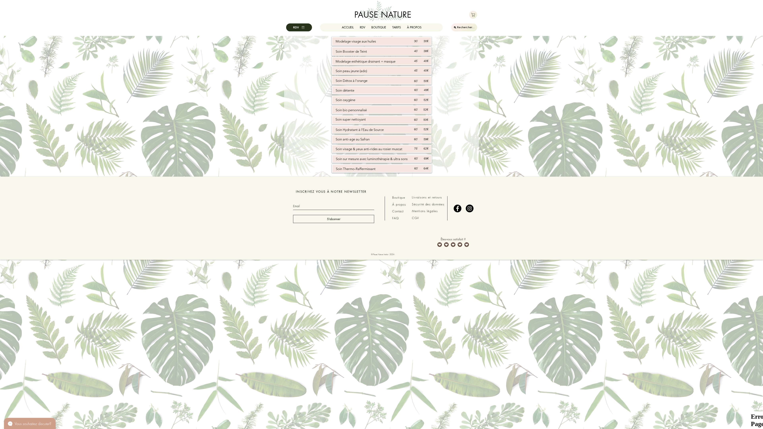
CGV (415, 218)
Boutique (398, 198)
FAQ (395, 218)
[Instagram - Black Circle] (469, 208)
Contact (398, 211)
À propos (399, 205)
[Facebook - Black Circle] (457, 208)
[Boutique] (473, 15)
